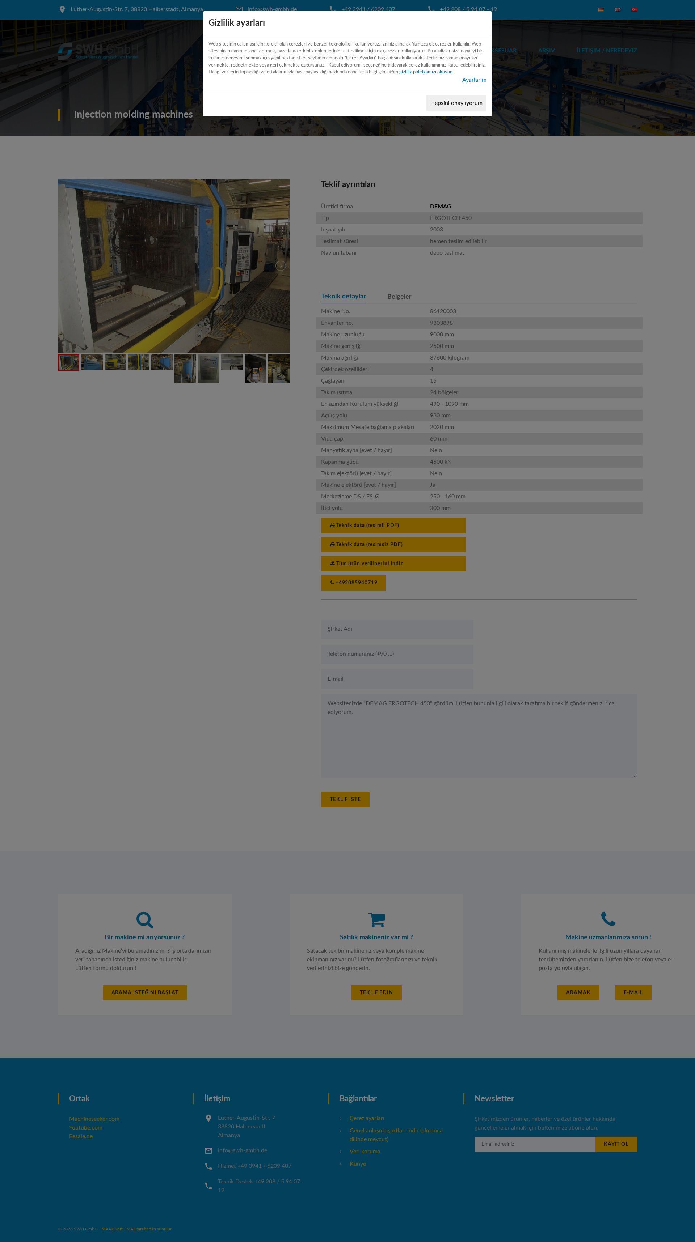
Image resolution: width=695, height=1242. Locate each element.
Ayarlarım (474, 80)
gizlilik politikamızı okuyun (425, 72)
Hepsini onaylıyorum (456, 103)
